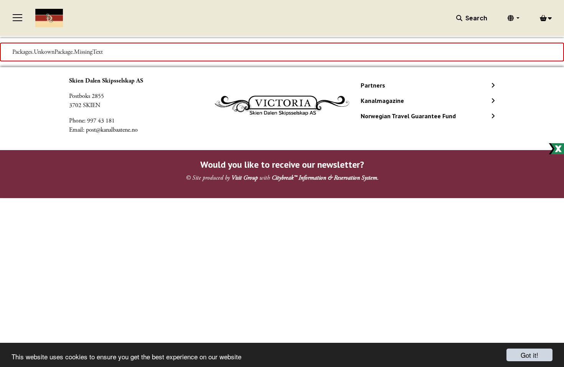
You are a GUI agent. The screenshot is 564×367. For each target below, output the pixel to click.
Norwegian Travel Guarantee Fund (408, 116)
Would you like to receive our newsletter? (282, 164)
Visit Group (244, 178)
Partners (373, 85)
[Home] (49, 18)
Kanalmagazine (382, 100)
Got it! (529, 355)
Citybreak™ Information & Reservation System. (325, 178)
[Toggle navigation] (17, 18)
